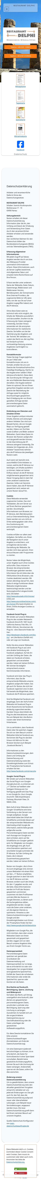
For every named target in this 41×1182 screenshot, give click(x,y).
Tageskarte (20, 103)
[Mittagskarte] (20, 79)
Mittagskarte (20, 86)
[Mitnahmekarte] (20, 129)
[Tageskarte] (20, 96)
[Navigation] (7, 9)
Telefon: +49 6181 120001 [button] (20, 47)
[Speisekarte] (20, 112)
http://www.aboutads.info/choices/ (20, 596)
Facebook (20, 150)
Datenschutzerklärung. (15, 1162)
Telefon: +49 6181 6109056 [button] (20, 56)
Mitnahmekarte (20, 136)
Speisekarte (20, 119)
